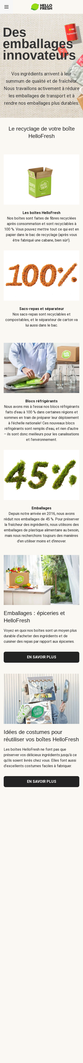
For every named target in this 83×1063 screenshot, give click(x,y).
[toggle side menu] (6, 7)
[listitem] (41, 195)
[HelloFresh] (41, 6)
